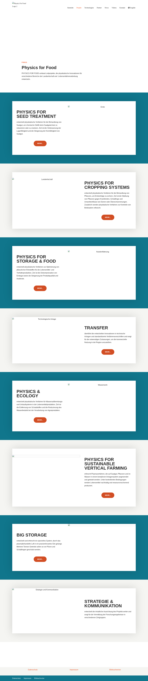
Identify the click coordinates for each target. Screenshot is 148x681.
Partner (99, 8)
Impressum (74, 670)
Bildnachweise (115, 670)
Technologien (89, 8)
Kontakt (122, 8)
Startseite (70, 8)
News (107, 8)
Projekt (78, 8)
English (132, 8)
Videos (114, 8)
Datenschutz (33, 670)
